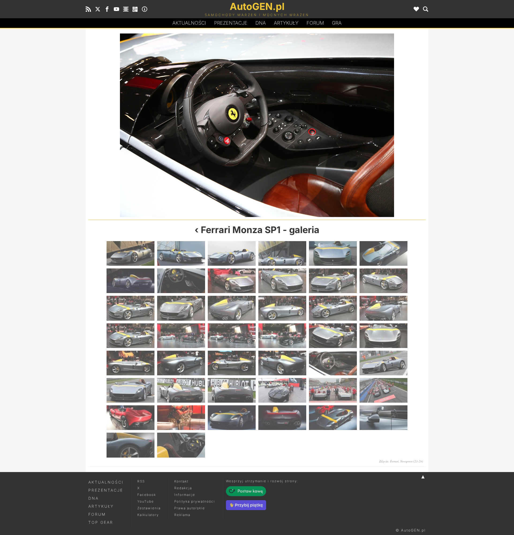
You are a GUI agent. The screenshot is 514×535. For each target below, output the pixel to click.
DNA (93, 498)
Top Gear (100, 522)
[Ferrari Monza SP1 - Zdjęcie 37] (130, 417)
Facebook (146, 495)
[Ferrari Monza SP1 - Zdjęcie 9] (232, 280)
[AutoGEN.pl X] (97, 9)
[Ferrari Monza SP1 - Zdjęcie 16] (282, 308)
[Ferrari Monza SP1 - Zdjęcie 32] (181, 390)
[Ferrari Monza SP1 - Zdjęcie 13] (130, 308)
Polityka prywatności (194, 501)
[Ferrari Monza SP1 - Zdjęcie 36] (383, 390)
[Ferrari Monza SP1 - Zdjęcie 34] (282, 390)
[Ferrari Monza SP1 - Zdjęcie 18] (383, 308)
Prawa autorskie (189, 508)
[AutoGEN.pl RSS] (88, 9)
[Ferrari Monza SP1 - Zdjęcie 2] (181, 253)
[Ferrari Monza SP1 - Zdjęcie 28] (172, 125)
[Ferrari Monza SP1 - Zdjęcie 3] (232, 253)
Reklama (182, 515)
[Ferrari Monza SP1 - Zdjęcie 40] (282, 417)
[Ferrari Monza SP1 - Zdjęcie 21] (232, 335)
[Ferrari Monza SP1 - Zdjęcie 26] (181, 363)
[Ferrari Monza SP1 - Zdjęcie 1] (130, 253)
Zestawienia (149, 508)
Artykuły (286, 23)
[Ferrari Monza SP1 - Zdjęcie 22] (282, 335)
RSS (141, 481)
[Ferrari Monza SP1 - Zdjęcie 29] (333, 363)
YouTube (145, 501)
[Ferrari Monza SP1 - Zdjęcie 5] (333, 253)
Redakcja (183, 488)
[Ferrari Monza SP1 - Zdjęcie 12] (383, 280)
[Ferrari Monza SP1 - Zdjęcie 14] (181, 308)
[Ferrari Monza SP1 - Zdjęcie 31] (130, 390)
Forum (315, 23)
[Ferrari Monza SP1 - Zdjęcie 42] (383, 417)
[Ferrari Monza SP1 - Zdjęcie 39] (232, 417)
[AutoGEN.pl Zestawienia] (125, 9)
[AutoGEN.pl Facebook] (107, 9)
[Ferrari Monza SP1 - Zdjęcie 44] (181, 445)
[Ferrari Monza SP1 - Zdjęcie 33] (232, 390)
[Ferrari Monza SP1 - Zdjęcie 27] (232, 363)
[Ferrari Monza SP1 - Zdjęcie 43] (130, 445)
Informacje (184, 495)
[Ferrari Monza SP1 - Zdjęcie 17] (333, 308)
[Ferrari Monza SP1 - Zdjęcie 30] (341, 125)
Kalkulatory (148, 515)
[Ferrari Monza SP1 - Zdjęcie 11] (333, 280)
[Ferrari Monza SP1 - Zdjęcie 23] (333, 335)
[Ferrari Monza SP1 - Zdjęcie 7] (130, 280)
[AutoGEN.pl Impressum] (144, 9)
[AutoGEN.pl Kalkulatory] (135, 9)
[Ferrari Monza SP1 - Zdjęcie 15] (232, 308)
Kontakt (181, 481)
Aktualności (189, 23)
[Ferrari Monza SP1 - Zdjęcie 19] (130, 335)
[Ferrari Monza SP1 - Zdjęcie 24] (383, 335)
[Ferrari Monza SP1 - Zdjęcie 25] (130, 363)
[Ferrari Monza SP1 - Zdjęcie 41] (333, 417)
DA (260, 23)
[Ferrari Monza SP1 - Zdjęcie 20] (181, 335)
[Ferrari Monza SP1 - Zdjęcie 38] (181, 417)
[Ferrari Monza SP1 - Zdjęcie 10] (282, 280)
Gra (337, 23)
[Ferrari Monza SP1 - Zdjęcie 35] (333, 390)
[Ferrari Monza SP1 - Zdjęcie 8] (181, 280)
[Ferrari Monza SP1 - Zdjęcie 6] (383, 253)
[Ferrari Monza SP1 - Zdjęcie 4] (282, 253)
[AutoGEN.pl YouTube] (116, 9)
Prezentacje (230, 23)
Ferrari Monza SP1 (241, 229)
